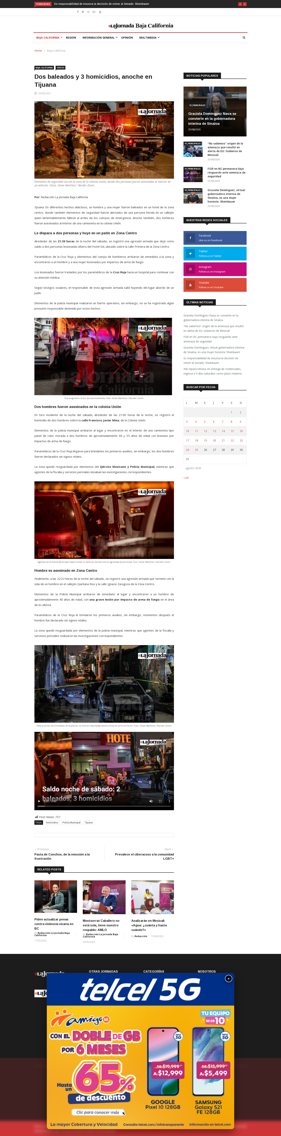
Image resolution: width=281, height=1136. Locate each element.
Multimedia (148, 37)
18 (196, 440)
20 (214, 440)
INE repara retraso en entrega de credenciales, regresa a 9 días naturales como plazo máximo (114, 3)
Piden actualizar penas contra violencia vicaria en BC (53, 924)
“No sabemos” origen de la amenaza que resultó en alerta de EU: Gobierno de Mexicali (214, 328)
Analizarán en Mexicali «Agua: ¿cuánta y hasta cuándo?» (149, 925)
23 (241, 440)
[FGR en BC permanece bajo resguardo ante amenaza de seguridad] (194, 175)
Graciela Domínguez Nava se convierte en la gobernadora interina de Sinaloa (212, 119)
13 (214, 431)
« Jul (186, 477)
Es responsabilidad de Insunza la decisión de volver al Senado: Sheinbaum (211, 360)
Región (71, 37)
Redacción (141, 936)
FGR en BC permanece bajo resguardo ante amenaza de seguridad (226, 172)
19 (205, 440)
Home (38, 50)
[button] (240, 4)
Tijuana (89, 822)
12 (205, 431)
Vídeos (60, 67)
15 (232, 431)
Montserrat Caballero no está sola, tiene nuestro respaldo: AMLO (101, 925)
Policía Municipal (71, 822)
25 (196, 450)
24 (187, 450)
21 (223, 440)
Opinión (127, 37)
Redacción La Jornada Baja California (52, 934)
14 (223, 431)
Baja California (47, 37)
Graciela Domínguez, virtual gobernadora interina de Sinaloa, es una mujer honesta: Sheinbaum (214, 350)
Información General (99, 37)
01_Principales (197, 105)
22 (232, 440)
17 (187, 440)
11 (196, 431)
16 (241, 431)
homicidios (52, 822)
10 (187, 431)
